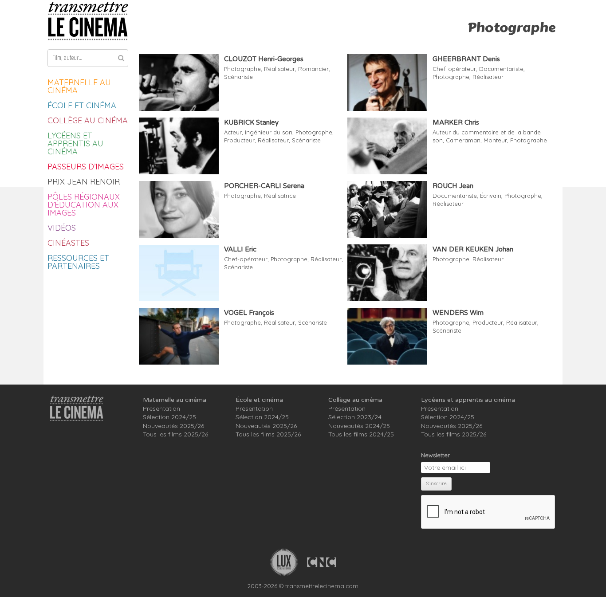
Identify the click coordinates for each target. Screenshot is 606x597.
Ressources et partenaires (78, 262)
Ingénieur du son (268, 132)
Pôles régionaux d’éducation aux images (83, 205)
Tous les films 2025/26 (175, 434)
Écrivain (490, 195)
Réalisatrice (280, 195)
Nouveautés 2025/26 (173, 426)
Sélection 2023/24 (355, 417)
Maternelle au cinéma (79, 86)
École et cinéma (81, 105)
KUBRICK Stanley (251, 122)
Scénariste (238, 76)
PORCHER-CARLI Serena (264, 186)
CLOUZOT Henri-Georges (263, 59)
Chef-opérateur (454, 68)
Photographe (242, 68)
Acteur (233, 132)
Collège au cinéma (87, 120)
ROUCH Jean (453, 186)
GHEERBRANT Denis (466, 59)
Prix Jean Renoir (83, 182)
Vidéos (61, 228)
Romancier (313, 68)
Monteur (495, 140)
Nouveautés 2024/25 (359, 426)
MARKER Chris (456, 122)
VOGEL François (249, 313)
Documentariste (501, 68)
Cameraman (463, 140)
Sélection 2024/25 (169, 417)
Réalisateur (279, 68)
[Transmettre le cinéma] (87, 21)
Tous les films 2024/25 (361, 434)
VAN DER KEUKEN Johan (473, 249)
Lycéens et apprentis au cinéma (75, 143)
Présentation (161, 408)
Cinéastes (68, 243)
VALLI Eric (240, 249)
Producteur (239, 140)
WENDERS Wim (458, 313)
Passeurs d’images (85, 166)
